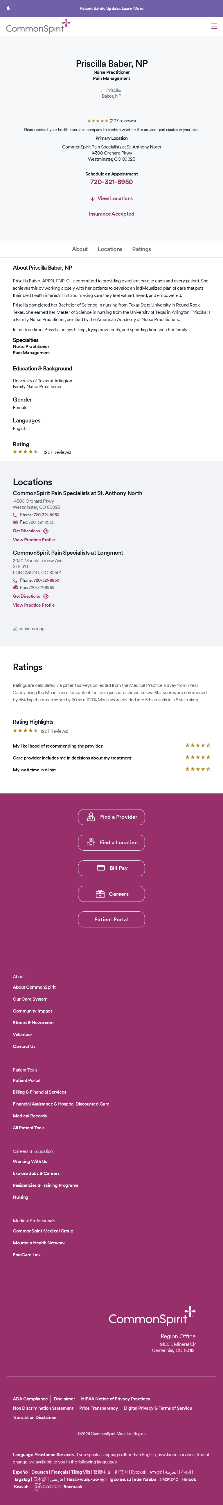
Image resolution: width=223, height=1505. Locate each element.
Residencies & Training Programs (45, 1185)
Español (20, 1472)
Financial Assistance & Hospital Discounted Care (61, 1104)
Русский (139, 1472)
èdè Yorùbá (145, 1479)
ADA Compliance (30, 1399)
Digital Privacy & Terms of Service (158, 1408)
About (80, 249)
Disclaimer (64, 1399)
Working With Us (30, 1161)
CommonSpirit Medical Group (43, 1231)
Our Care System (30, 999)
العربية (171, 1472)
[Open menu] (214, 27)
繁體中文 (102, 1472)
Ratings (141, 249)
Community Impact (32, 1011)
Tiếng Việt (80, 1472)
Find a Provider (119, 817)
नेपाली (186, 1472)
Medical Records (30, 1116)
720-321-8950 (111, 182)
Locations (110, 249)
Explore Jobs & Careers (36, 1173)
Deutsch (39, 1472)
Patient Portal (111, 919)
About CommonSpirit (34, 987)
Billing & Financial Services (39, 1092)
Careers (118, 894)
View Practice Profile (34, 539)
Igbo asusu (120, 1479)
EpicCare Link (27, 1254)
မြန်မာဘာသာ (48, 1486)
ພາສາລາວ (169, 1479)
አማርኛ (156, 1472)
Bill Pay (119, 868)
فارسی (57, 1479)
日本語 (40, 1479)
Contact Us (24, 1046)
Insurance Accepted (111, 214)
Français (59, 1472)
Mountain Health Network (39, 1243)
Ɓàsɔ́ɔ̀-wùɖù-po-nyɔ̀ (86, 1479)
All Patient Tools (28, 1127)
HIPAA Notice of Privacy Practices (115, 1399)
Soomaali (73, 1486)
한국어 (121, 1472)
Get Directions (26, 530)
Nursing (20, 1197)
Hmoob (189, 1479)
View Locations (115, 198)
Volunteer (22, 1034)
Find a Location (119, 842)
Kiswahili (23, 1486)
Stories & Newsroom (33, 1022)
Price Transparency (98, 1408)
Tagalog (22, 1479)
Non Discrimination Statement (43, 1408)
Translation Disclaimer (35, 1417)
